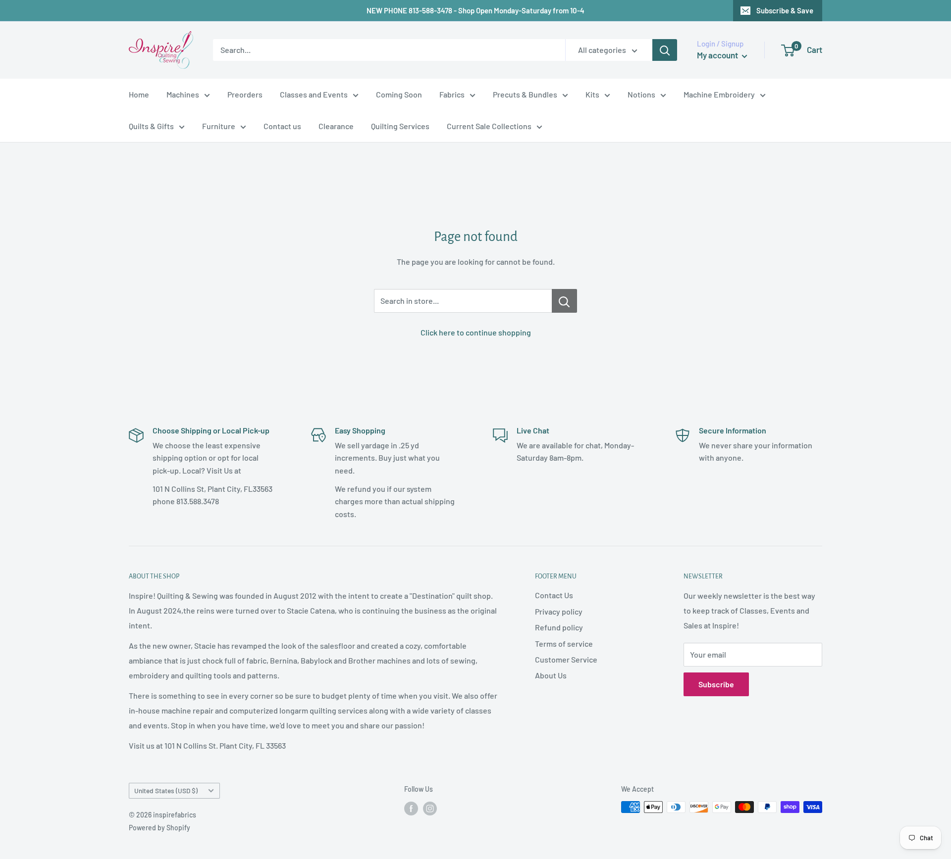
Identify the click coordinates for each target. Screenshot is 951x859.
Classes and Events (314, 94)
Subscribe (716, 684)
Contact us (282, 126)
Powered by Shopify (159, 827)
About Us (551, 675)
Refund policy (559, 627)
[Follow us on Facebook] (411, 808)
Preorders (245, 94)
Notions (641, 94)
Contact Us (554, 595)
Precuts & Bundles (525, 94)
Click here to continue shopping (476, 332)
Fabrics (452, 94)
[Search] (664, 50)
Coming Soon (399, 94)
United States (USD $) (166, 790)
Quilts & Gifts (151, 126)
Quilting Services (400, 126)
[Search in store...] (564, 301)
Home (139, 94)
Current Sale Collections (489, 126)
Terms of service (564, 643)
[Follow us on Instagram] (430, 808)
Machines (182, 94)
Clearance (336, 126)
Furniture (218, 126)
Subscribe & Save (784, 10)
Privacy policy (558, 611)
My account (718, 55)
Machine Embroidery (719, 94)
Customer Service (566, 659)
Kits (592, 94)
